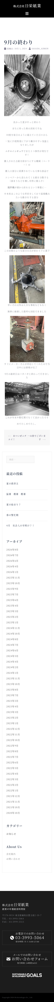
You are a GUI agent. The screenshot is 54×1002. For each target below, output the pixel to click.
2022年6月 (12, 762)
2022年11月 (13, 734)
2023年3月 (12, 712)
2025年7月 (12, 594)
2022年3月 (12, 779)
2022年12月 (13, 728)
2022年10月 (13, 740)
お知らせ (11, 833)
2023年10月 (13, 684)
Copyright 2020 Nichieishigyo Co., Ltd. (17, 997)
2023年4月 (12, 706)
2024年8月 (12, 639)
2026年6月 (12, 560)
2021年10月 (13, 807)
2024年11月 (13, 628)
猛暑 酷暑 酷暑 (16, 494)
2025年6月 (12, 600)
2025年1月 (12, 622)
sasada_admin (40, 48)
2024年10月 (13, 633)
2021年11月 (13, 801)
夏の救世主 (12, 483)
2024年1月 (12, 672)
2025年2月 (12, 616)
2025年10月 (13, 583)
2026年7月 (12, 555)
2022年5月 (12, 768)
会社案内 (11, 853)
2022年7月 (12, 756)
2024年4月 (12, 661)
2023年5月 (12, 700)
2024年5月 (12, 656)
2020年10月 (13, 812)
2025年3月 (12, 611)
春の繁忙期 (12, 515)
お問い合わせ (13, 858)
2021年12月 (13, 796)
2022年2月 (12, 784)
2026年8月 (12, 549)
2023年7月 (12, 695)
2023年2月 (12, 717)
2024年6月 (12, 650)
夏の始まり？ (13, 504)
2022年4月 (12, 773)
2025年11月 (13, 577)
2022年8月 (12, 751)
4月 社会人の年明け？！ (21, 525)
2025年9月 (12, 588)
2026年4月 (12, 566)
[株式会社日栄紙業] (27, 5)
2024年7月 (12, 644)
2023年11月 (13, 678)
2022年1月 (12, 790)
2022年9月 (12, 745)
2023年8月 (12, 689)
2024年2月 (12, 667)
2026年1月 (12, 572)
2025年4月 (12, 605)
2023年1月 (12, 723)
